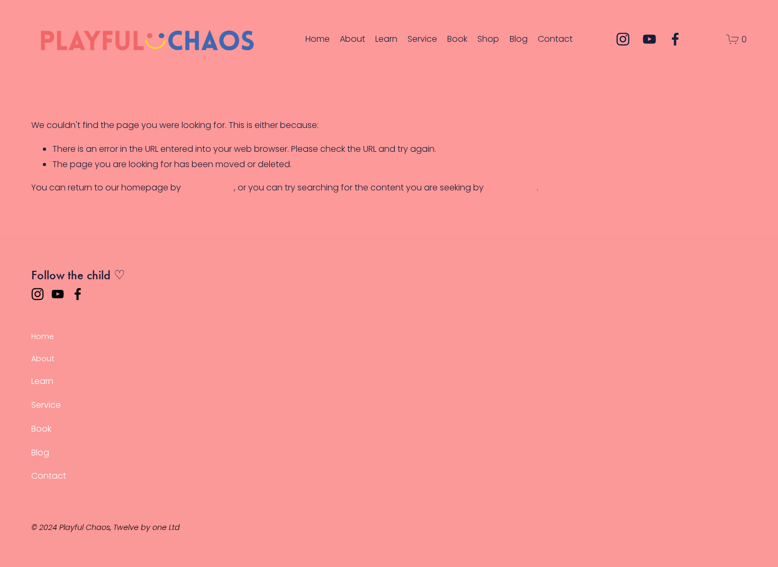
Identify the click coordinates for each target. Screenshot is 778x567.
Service (422, 39)
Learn (386, 39)
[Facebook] (675, 39)
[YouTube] (649, 39)
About (352, 39)
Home (317, 39)
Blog (519, 39)
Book (457, 39)
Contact (555, 39)
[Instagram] (623, 39)
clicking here (208, 187)
